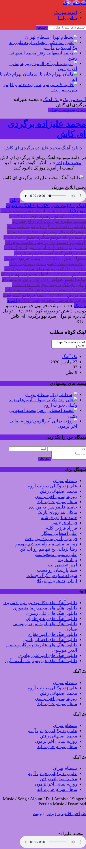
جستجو (42, 27)
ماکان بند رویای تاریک (57, 512)
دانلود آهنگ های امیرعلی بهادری (47, 655)
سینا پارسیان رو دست (57, 570)
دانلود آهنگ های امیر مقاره (52, 634)
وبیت (37, 813)
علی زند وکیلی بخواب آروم (52, 485)
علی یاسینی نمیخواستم (56, 554)
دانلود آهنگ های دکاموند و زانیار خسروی (40, 602)
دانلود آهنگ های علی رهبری (51, 613)
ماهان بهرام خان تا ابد (57, 501)
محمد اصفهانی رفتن (58, 491)
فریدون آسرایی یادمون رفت (51, 538)
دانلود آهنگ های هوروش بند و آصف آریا (41, 660)
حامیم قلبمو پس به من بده (53, 507)
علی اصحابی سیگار (59, 533)
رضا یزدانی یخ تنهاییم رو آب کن (48, 549)
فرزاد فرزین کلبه (61, 528)
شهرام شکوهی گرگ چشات (51, 575)
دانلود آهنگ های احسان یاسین (49, 639)
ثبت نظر (44, 458)
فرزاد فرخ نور (64, 522)
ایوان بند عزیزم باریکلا (57, 580)
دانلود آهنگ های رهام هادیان (51, 618)
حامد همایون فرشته (59, 517)
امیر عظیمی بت (62, 564)
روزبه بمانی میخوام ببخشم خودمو (46, 543)
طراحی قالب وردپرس (65, 813)
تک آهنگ (51, 99)
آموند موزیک (65, 12)
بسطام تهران (65, 480)
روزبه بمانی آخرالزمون (56, 496)
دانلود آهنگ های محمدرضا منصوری (45, 608)
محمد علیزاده (68, 162)
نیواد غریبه (67, 559)
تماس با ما (67, 17)
